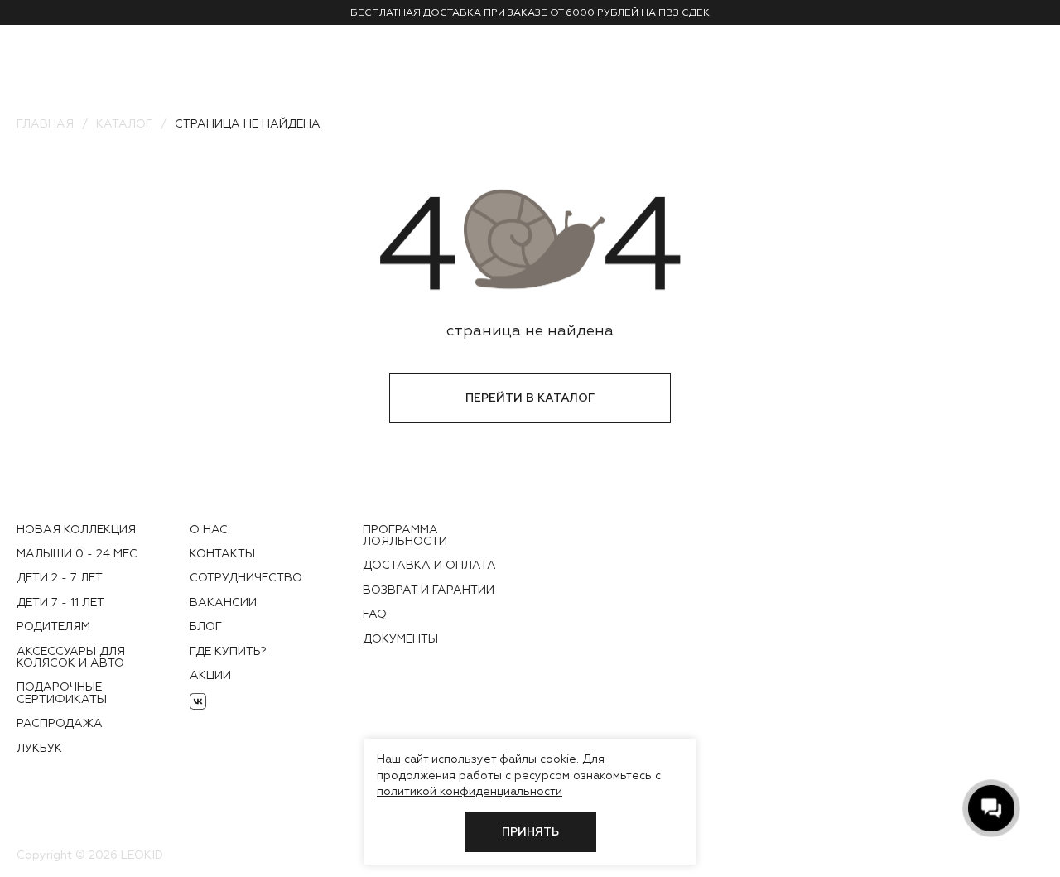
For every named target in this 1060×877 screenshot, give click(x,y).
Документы (400, 638)
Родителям (53, 626)
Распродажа (60, 723)
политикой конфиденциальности (469, 790)
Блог (206, 626)
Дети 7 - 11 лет (60, 602)
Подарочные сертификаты (62, 692)
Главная (45, 123)
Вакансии (223, 602)
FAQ (375, 613)
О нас (209, 529)
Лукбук (39, 747)
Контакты (222, 553)
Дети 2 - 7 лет (60, 577)
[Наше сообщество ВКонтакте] (198, 701)
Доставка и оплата (429, 564)
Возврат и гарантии (428, 589)
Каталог (124, 123)
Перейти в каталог (530, 398)
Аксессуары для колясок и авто (71, 656)
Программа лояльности (405, 535)
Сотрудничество (246, 577)
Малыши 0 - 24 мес (77, 553)
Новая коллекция (76, 529)
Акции (210, 675)
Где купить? (228, 651)
